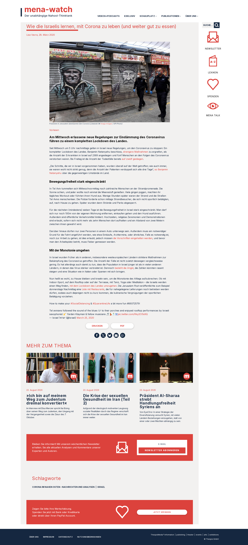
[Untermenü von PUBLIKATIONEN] (180, 16)
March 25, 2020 (85, 317)
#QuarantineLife (101, 303)
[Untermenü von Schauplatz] (156, 16)
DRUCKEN (97, 325)
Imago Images (106, 124)
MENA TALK (213, 115)
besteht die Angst (124, 268)
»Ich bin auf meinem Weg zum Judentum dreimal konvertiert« (46, 399)
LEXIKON (213, 72)
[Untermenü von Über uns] (197, 16)
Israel (101, 487)
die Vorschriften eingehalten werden (132, 238)
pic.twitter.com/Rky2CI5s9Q (133, 314)
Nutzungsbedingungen (89, 537)
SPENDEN (213, 96)
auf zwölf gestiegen (132, 159)
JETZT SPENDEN (162, 512)
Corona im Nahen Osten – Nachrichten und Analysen (63, 487)
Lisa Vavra (32, 34)
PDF (122, 325)
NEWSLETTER (213, 48)
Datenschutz (66, 537)
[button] (96, 335)
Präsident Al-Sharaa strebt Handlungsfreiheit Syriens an (160, 401)
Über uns (33, 537)
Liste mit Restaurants (93, 289)
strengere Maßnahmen (135, 151)
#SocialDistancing (80, 303)
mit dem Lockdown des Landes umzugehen (93, 285)
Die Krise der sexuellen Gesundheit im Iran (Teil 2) (106, 399)
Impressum (48, 537)
